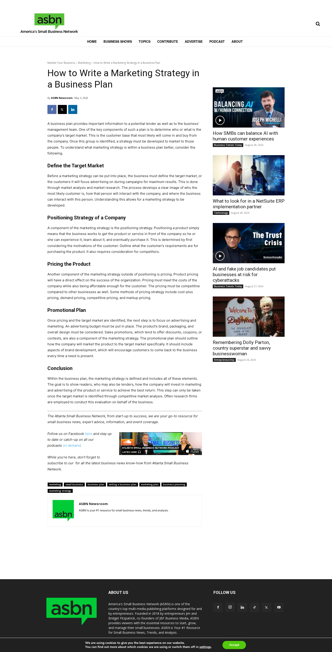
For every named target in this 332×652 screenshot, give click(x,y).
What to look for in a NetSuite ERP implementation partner (249, 203)
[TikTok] (254, 607)
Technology (221, 212)
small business (74, 484)
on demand (72, 445)
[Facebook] (51, 109)
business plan (96, 484)
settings (205, 647)
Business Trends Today (228, 145)
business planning (174, 484)
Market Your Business (61, 63)
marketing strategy (60, 490)
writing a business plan (122, 484)
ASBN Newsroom (61, 98)
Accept (234, 645)
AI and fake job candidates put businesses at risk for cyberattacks (244, 274)
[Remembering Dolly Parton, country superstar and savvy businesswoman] (249, 316)
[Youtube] (278, 607)
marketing (55, 484)
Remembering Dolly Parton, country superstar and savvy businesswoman (242, 348)
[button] (317, 23)
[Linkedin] (72, 109)
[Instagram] (230, 607)
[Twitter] (62, 109)
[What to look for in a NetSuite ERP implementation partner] (249, 175)
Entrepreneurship (224, 359)
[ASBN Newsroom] (63, 511)
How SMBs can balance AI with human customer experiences (245, 136)
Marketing (84, 63)
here (88, 434)
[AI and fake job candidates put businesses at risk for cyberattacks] (249, 243)
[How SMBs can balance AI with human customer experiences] (249, 107)
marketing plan (150, 484)
